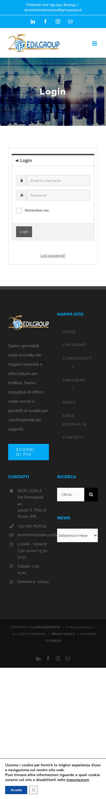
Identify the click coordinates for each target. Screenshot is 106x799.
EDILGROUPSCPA (48, 627)
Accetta (16, 790)
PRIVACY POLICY (63, 634)
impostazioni (77, 779)
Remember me (37, 210)
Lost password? (53, 255)
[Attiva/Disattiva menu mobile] (95, 43)
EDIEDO (55, 641)
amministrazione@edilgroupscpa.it (53, 10)
